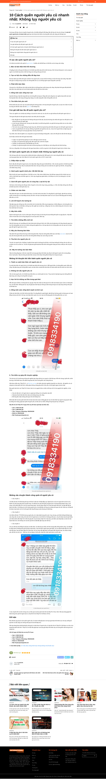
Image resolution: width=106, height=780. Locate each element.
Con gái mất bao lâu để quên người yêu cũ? (21, 44)
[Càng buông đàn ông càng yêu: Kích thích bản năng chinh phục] (64, 694)
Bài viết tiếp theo (66, 670)
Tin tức (81, 5)
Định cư (57, 5)
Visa (63, 5)
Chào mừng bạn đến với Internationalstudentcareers (20, 1)
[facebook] (64, 663)
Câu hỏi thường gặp (53, 762)
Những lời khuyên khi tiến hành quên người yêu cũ (23, 49)
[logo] (14, 6)
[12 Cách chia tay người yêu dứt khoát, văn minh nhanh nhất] (19, 694)
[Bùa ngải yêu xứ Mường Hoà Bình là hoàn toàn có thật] (42, 722)
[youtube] (72, 663)
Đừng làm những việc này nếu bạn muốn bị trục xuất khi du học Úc (70, 760)
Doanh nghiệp (79, 20)
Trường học (35, 767)
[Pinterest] (69, 663)
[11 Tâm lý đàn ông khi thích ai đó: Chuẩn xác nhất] (42, 694)
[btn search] (95, 2)
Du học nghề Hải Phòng (54, 764)
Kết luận (12, 55)
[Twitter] (67, 663)
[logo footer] (19, 751)
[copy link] (27, 27)
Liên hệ (50, 759)
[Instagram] (70, 663)
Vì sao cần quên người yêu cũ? (18, 41)
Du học (50, 5)
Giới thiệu (51, 753)
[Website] (66, 663)
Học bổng (69, 5)
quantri (18, 23)
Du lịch (75, 5)
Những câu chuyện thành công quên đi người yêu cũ (23, 52)
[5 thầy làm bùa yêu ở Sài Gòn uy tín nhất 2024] (19, 722)
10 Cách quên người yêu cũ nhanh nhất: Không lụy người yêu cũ (27, 47)
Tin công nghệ (89, 5)
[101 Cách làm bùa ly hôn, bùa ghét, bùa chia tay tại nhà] (87, 694)
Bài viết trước (15, 670)
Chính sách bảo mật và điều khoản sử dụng (54, 756)
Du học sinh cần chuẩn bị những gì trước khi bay (70, 754)
